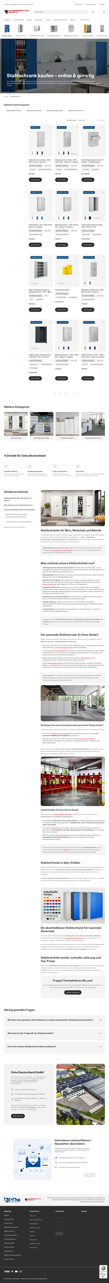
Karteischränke (61, 651)
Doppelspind (8, 1251)
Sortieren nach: (71, 120)
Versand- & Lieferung (63, 1227)
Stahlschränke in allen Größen (14, 526)
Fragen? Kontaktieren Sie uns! (14, 544)
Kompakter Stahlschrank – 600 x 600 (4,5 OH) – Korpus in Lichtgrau (92, 292)
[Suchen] (85, 12)
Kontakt (102, 4)
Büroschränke (8, 1219)
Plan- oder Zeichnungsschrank (62, 647)
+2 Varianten (96, 218)
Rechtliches (60, 1211)
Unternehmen (34, 1211)
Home (6, 96)
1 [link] (55, 393)
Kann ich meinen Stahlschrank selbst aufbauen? (31, 1046)
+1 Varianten (74, 153)
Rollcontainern (85, 658)
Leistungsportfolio (36, 1219)
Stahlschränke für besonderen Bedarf (19, 521)
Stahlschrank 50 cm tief (13, 110)
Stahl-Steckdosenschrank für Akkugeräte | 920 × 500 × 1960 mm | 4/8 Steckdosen (40, 292)
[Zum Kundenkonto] (93, 12)
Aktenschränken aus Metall (63, 814)
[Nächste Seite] (78, 393)
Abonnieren (89, 1172)
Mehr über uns (18, 1116)
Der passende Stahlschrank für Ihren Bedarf (19, 510)
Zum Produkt (35, 180)
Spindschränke (9, 1259)
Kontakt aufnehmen (72, 992)
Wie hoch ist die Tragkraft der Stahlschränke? (30, 1033)
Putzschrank (55, 828)
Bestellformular (91, 4)
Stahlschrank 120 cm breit (76, 110)
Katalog (32, 1231)
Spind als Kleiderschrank (12, 1255)
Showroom (79, 4)
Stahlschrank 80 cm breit (55, 110)
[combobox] (62, 12)
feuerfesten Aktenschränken (60, 591)
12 (73, 393)
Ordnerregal (8, 1223)
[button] (73, 20)
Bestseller (7, 1211)
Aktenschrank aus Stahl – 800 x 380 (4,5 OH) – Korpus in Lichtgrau (40, 162)
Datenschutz (60, 1219)
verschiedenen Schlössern (74, 938)
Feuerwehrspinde (62, 835)
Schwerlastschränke (49, 584)
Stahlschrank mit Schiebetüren (61, 733)
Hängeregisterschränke (56, 663)
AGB (57, 1223)
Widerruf (59, 1231)
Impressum (59, 1215)
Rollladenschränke (86, 739)
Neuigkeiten (34, 1223)
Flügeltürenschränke (11, 1227)
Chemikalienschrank (62, 290)
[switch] (103, 1276)
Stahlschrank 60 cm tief (34, 110)
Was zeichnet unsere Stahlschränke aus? (18, 505)
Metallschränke (9, 1231)
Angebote (7, 20)
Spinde (65, 850)
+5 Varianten (60, 283)
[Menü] (106, 1266)
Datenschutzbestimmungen (63, 1179)
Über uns (33, 1215)
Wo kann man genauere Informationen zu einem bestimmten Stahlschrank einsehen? (50, 1020)
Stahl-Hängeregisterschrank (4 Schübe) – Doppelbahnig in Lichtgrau (92, 162)
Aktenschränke (9, 1247)
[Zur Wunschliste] (98, 12)
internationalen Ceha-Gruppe (62, 550)
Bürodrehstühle (9, 1243)
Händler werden (35, 1227)
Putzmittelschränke (10, 1235)
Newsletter (33, 1247)
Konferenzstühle (9, 1239)
